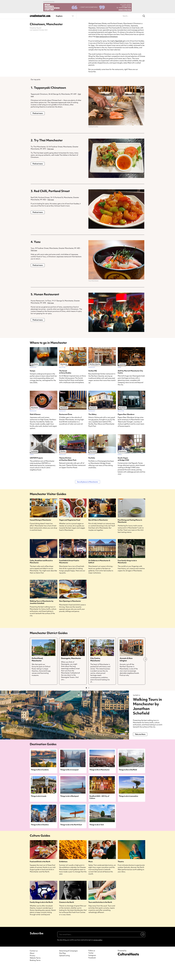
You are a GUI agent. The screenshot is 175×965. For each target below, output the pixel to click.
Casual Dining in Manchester (40, 520)
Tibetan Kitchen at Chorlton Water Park (67, 459)
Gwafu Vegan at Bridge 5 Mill (123, 459)
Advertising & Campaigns (68, 951)
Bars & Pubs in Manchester (98, 520)
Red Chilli (118, 41)
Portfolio (91, 458)
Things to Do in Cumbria (40, 770)
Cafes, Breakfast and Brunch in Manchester (41, 561)
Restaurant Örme (65, 414)
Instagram (92, 955)
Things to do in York (97, 825)
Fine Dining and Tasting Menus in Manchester (130, 521)
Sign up (142, 934)
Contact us (34, 951)
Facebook (92, 957)
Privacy (32, 955)
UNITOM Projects (36, 458)
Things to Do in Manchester (100, 770)
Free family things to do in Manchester (127, 561)
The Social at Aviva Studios (65, 372)
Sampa (32, 371)
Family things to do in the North (41, 902)
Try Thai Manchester (48, 140)
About (32, 953)
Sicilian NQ (92, 371)
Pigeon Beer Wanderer (126, 414)
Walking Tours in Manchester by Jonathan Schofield (41, 602)
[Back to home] (40, 16)
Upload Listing (64, 955)
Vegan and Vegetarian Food (69, 520)
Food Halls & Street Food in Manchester (69, 561)
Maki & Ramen (35, 414)
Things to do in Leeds (38, 796)
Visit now (50, 149)
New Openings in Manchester (70, 601)
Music (90, 861)
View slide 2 (88, 687)
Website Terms (35, 958)
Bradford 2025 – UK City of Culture (99, 797)
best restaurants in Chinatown (107, 36)
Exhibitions (63, 861)
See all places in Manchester (87, 482)
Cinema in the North (66, 902)
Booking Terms (35, 960)
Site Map (62, 953)
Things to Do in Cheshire (40, 825)
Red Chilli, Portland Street (52, 191)
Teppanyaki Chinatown (50, 88)
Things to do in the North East (71, 825)
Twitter (91, 953)
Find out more (38, 113)
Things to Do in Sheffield (128, 770)
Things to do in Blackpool (69, 796)
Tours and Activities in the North (100, 902)
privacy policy (98, 940)
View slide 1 (86, 687)
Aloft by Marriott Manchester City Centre (130, 372)
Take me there (140, 734)
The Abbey (92, 414)
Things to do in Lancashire (128, 796)
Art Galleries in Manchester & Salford (99, 561)
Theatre (121, 861)
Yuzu (92, 45)
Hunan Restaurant (46, 294)
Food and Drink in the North (40, 861)
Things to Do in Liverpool (69, 770)
